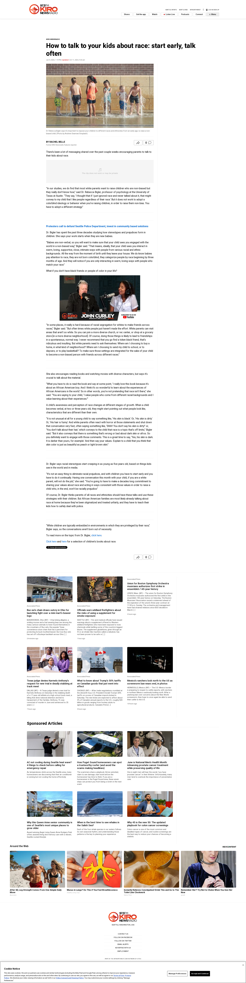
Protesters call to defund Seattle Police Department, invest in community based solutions (97, 226)
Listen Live (170, 14)
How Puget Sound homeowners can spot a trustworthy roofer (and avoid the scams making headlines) (99, 765)
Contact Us (123, 934)
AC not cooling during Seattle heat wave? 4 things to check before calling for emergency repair (49, 765)
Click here (51, 541)
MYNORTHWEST (195, 10)
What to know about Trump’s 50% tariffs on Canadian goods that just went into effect (99, 683)
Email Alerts (123, 944)
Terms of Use (118, 975)
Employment (123, 951)
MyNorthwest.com (121, 958)
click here (96, 535)
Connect (199, 14)
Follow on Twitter (123, 941)
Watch (154, 14)
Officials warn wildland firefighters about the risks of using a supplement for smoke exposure (99, 613)
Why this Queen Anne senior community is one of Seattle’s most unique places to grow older (49, 825)
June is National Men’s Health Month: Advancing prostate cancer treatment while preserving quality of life (147, 765)
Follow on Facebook (123, 937)
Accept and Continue (199, 974)
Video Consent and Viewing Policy (70, 978)
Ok (243, 965)
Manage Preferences (177, 974)
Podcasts (185, 14)
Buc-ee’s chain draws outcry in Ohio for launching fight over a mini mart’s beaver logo (49, 613)
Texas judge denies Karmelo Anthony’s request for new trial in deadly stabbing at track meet (49, 683)
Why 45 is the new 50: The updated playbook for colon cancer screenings (147, 824)
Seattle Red (183, 10)
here (63, 541)
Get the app (141, 14)
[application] (100, 298)
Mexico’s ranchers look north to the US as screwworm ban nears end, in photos (150, 682)
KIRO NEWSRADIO (53, 39)
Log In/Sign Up (213, 10)
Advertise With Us (123, 948)
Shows (127, 14)
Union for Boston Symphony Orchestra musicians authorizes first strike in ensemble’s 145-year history (148, 586)
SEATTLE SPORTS (171, 10)
